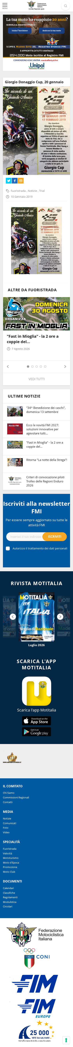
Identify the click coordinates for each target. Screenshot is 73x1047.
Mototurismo (10, 858)
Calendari (8, 888)
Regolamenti (10, 897)
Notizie (33, 191)
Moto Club (9, 871)
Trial (42, 191)
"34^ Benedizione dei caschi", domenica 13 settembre (46, 410)
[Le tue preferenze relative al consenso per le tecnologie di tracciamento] (66, 1040)
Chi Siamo (8, 793)
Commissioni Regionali (16, 797)
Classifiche (9, 893)
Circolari (7, 906)
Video (6, 832)
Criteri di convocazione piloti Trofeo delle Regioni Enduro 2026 (45, 481)
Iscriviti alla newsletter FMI (36, 507)
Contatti (7, 802)
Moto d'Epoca (11, 862)
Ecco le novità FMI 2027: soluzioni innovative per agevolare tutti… (42, 429)
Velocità (7, 853)
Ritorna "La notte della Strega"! (46, 460)
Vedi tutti (37, 379)
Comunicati (9, 823)
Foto (5, 827)
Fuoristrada (18, 191)
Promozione (10, 867)
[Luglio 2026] (36, 616)
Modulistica (9, 902)
